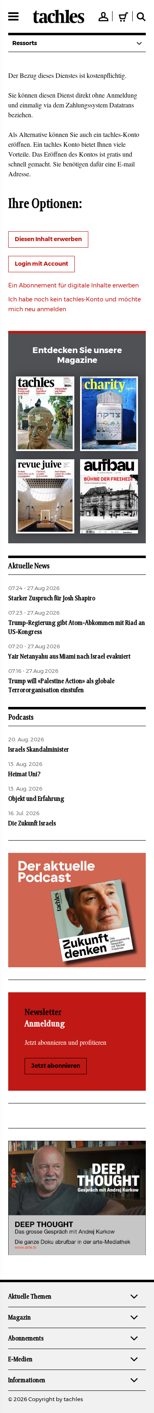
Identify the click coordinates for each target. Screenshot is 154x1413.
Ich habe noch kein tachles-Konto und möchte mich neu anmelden (74, 304)
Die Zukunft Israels (32, 823)
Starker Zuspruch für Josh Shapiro (51, 598)
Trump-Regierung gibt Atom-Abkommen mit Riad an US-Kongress (76, 627)
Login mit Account (41, 264)
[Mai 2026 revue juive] (45, 498)
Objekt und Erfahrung (36, 798)
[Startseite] (58, 16)
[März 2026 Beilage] (109, 415)
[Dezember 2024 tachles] (45, 415)
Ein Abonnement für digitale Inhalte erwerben (73, 286)
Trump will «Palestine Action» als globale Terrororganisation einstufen (61, 685)
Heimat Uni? (24, 774)
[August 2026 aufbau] (109, 498)
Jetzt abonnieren (55, 1066)
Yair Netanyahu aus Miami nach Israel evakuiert (69, 656)
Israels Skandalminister (38, 749)
